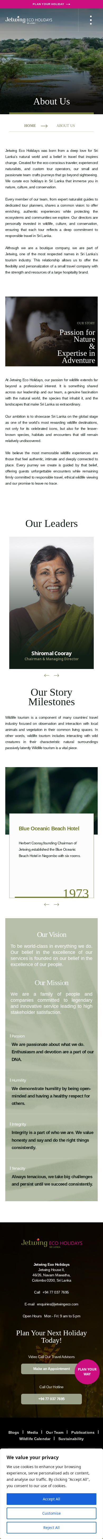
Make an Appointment (51, 1369)
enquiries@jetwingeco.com (57, 1304)
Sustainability (71, 1439)
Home (30, 126)
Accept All (51, 1498)
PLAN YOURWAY (87, 1372)
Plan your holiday (48, 4)
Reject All (51, 1527)
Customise (51, 1513)
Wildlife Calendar (34, 1439)
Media (32, 1432)
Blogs (13, 1432)
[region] (51, 1494)
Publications (83, 1432)
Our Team (54, 1432)
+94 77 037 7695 (56, 1292)
